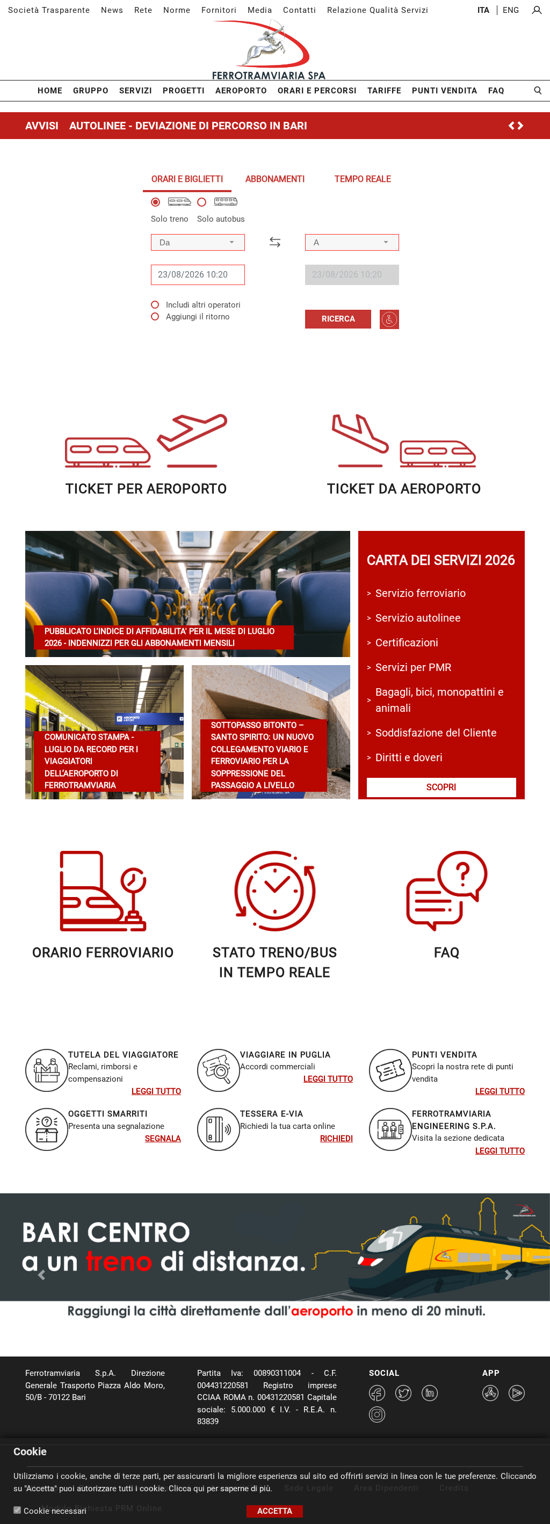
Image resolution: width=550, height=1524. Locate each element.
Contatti (299, 10)
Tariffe (384, 91)
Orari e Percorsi (317, 91)
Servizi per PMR (413, 667)
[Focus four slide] (304, 1333)
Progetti (184, 91)
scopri (441, 787)
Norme (177, 10)
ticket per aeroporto (146, 489)
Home (50, 91)
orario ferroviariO (103, 952)
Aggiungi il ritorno (198, 317)
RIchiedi (336, 1138)
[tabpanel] (275, 263)
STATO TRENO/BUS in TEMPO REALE (275, 963)
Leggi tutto (156, 1091)
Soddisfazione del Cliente (436, 732)
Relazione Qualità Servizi (378, 10)
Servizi (135, 91)
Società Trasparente (49, 10)
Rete (143, 10)
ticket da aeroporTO (404, 489)
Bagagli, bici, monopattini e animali (439, 700)
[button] (41, 249)
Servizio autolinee (418, 617)
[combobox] (198, 242)
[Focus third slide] (285, 1333)
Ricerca (338, 319)
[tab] (187, 179)
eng (511, 10)
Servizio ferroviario (420, 593)
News (112, 10)
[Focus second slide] (265, 1333)
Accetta (274, 1511)
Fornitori (219, 10)
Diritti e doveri (409, 757)
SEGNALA (163, 1138)
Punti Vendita (444, 91)
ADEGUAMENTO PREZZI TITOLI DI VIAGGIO (174, 125)
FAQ (496, 91)
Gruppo (90, 91)
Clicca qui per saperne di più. (220, 1488)
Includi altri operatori (203, 305)
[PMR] (389, 319)
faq (447, 952)
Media (260, 10)
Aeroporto (241, 91)
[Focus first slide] (246, 1333)
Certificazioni (406, 642)
